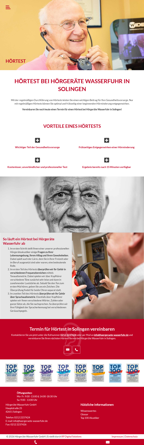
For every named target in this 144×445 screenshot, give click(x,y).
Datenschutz (131, 436)
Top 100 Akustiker (90, 417)
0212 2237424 (68, 334)
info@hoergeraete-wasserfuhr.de (111, 334)
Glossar (84, 414)
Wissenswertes (88, 410)
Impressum (117, 436)
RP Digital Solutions (71, 436)
